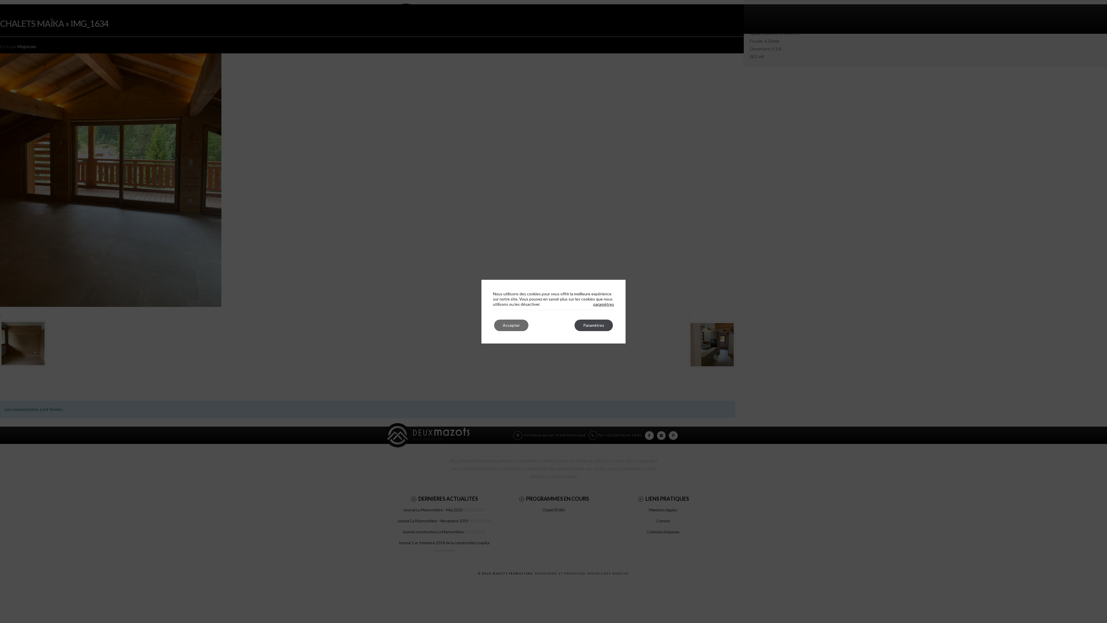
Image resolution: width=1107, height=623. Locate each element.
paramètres (603, 304)
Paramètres (593, 325)
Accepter (511, 325)
